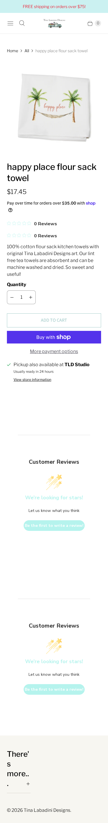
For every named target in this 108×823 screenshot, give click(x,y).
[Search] (22, 23)
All (26, 50)
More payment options (54, 351)
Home (12, 50)
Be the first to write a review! (54, 525)
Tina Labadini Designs (47, 810)
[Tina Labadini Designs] (54, 23)
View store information (32, 380)
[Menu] (10, 23)
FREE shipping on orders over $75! (54, 6)
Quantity (16, 284)
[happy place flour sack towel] (54, 107)
